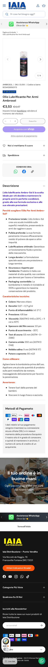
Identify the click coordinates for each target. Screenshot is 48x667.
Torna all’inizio (24, 526)
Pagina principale (9, 32)
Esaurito (33, 121)
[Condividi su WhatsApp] (15, 172)
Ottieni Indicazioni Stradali (18, 568)
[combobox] (24, 14)
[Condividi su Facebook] (24, 172)
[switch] (5, 649)
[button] (44, 5)
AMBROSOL (8, 84)
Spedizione (21, 111)
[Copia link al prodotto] (32, 172)
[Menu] (4, 5)
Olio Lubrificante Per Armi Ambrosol (16, 34)
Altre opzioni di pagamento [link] (24, 136)
